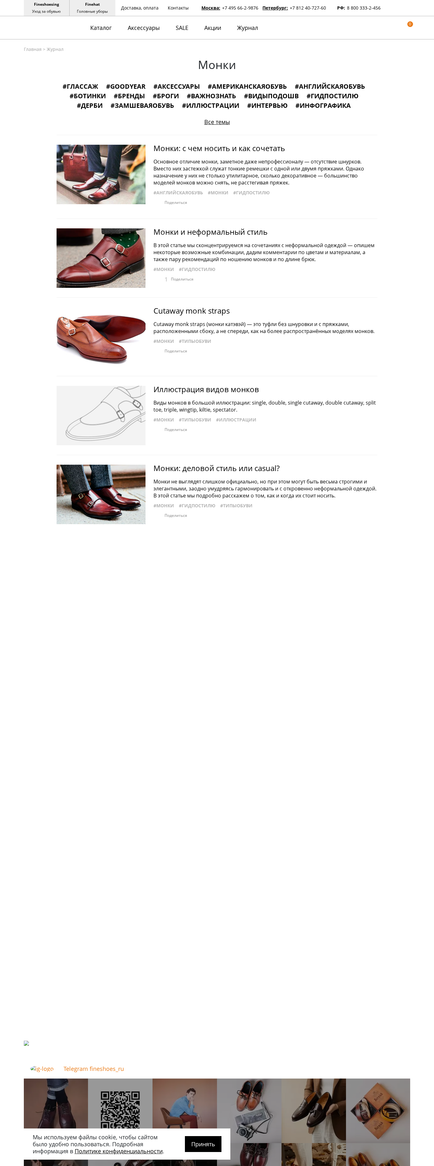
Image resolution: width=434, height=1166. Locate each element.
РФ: (341, 8)
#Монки (218, 193)
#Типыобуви (195, 341)
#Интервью (267, 105)
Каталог (101, 27)
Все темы (217, 122)
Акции (212, 27)
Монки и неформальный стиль (210, 231)
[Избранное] (398, 27)
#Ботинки (88, 96)
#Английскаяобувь (330, 86)
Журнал (247, 27)
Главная (33, 49)
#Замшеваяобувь (142, 105)
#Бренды (129, 96)
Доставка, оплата (140, 8)
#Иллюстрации (210, 105)
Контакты (178, 8)
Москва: (210, 8)
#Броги (166, 96)
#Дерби (90, 105)
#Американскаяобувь (247, 86)
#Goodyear (126, 86)
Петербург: (275, 8)
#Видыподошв (271, 96)
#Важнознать (211, 96)
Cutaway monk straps (191, 310)
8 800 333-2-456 (364, 8)
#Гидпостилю (332, 96)
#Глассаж (80, 86)
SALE (182, 27)
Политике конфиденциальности (119, 1151)
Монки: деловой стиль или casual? (216, 468)
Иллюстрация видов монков (206, 389)
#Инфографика (323, 105)
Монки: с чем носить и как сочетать (219, 148)
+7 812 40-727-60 (308, 8)
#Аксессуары (176, 86)
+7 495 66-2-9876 (240, 8)
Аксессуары (144, 27)
